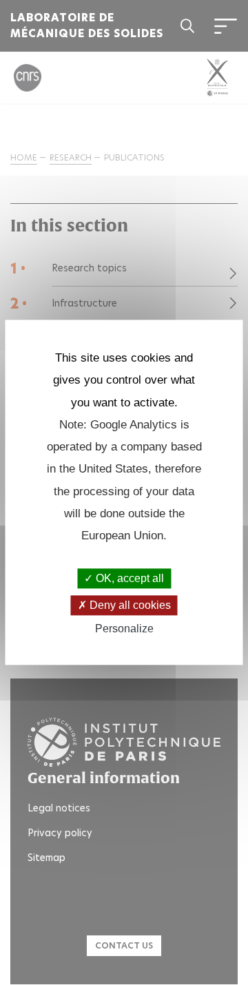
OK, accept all (128, 578)
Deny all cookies (129, 605)
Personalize (124, 628)
